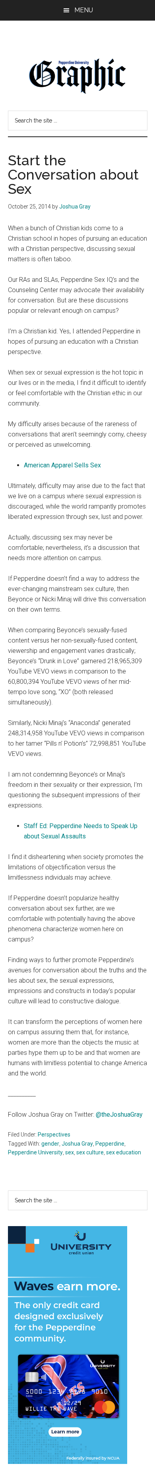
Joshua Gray (77, 1143)
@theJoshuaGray (119, 1114)
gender (50, 1143)
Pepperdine (109, 1143)
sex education (123, 1152)
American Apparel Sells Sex (62, 465)
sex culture (90, 1152)
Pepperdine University (35, 1152)
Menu (83, 10)
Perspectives (54, 1134)
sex (69, 1152)
